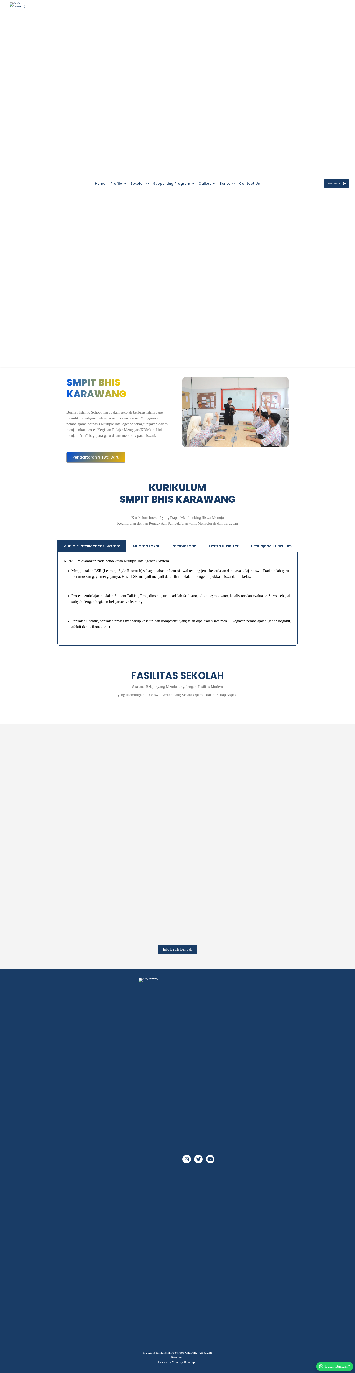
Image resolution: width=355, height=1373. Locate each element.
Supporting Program (171, 183)
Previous (58, 904)
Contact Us (249, 183)
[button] (125, 183)
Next (297, 904)
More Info (160, 841)
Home (100, 183)
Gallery (205, 183)
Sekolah (137, 183)
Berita (225, 183)
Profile (116, 183)
